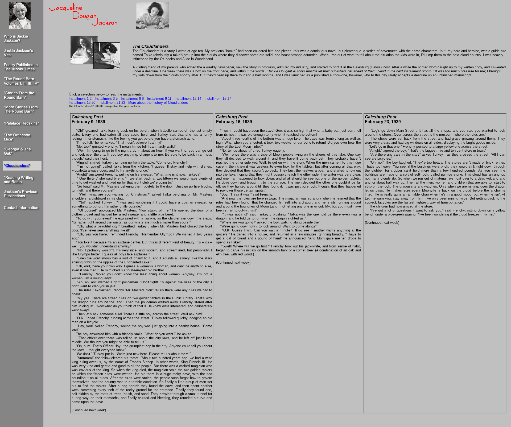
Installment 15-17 (217, 99)
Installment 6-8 (132, 99)
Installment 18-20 (82, 103)
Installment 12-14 (188, 99)
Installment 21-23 (111, 103)
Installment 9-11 (159, 99)
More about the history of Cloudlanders (158, 103)
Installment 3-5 (106, 99)
